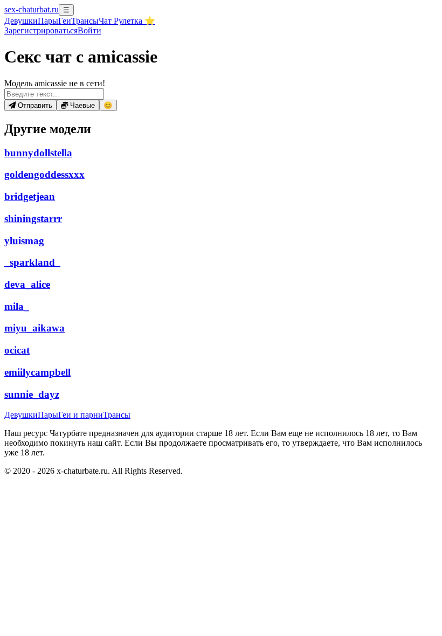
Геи (64, 20)
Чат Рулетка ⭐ (127, 20)
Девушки (21, 20)
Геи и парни (80, 414)
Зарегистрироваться (41, 30)
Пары (48, 20)
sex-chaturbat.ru (31, 9)
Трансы (85, 20)
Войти (89, 30)
